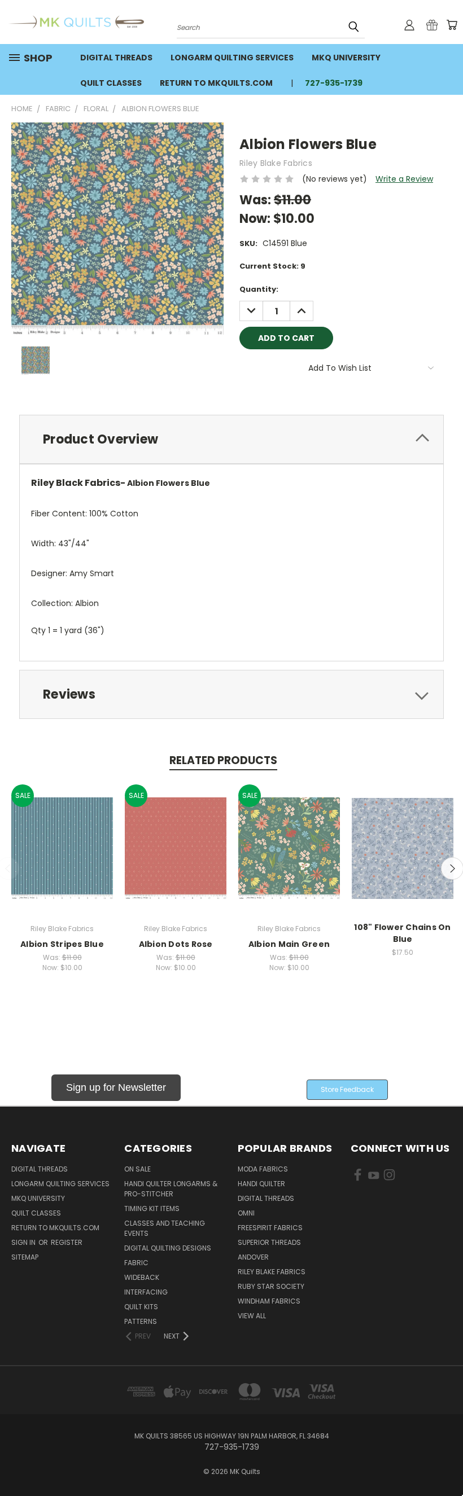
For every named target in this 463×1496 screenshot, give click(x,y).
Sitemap (24, 1257)
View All (252, 1315)
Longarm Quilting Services (232, 57)
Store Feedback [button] (347, 1089)
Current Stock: (272, 266)
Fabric (136, 1262)
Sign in (24, 1242)
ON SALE (137, 1169)
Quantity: (258, 289)
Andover (253, 1257)
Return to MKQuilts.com (216, 83)
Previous (446, 1461)
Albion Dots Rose (176, 944)
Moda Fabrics (263, 1169)
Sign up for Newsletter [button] (116, 1087)
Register (66, 1242)
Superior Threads (269, 1242)
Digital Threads (116, 57)
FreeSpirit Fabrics (270, 1227)
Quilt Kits (141, 1306)
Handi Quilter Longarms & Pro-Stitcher (170, 1189)
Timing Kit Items (152, 1208)
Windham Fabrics (269, 1301)
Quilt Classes (111, 83)
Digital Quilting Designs (167, 1248)
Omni (246, 1213)
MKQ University (346, 57)
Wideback (141, 1277)
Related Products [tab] (223, 760)
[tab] (231, 439)
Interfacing (146, 1292)
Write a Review (404, 179)
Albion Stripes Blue (62, 944)
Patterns (140, 1321)
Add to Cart (62, 857)
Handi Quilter (261, 1183)
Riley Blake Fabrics (271, 1271)
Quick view (62, 836)
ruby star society (271, 1286)
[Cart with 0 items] (451, 24)
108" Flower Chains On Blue (402, 933)
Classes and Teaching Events (164, 1228)
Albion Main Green (289, 944)
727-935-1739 (333, 83)
